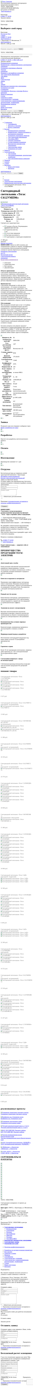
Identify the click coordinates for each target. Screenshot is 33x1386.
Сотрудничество (9, 152)
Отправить (4, 506)
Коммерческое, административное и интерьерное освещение (19, 133)
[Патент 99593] (1, 1191)
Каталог (6, 129)
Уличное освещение (14, 140)
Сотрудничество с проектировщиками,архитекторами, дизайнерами (13, 101)
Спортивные (10, 1230)
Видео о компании (14, 127)
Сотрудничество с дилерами (9, 99)
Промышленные (11, 1229)
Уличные (9, 1232)
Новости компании (7, 94)
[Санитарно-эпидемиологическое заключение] (1, 1171)
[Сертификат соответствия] (1, 1172)
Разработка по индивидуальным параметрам (18, 1250)
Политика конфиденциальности (14, 1247)
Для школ (9, 1237)
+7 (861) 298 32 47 (17, 60)
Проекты (7, 160)
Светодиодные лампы (15, 147)
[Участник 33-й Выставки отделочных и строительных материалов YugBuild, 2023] (1, 1165)
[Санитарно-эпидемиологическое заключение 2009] (1, 1178)
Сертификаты (5, 91)
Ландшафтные (10, 1234)
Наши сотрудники (6, 107)
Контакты (4, 109)
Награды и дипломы (16, 91)
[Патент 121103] (1, 1189)
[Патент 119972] (1, 1192)
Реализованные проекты (8, 104)
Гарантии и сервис (6, 97)
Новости (7, 150)
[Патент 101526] (1, 1183)
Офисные (9, 1235)
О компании (4, 89)
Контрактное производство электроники (17, 1240)
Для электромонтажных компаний (19, 158)
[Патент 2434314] (1, 1180)
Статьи (3, 96)
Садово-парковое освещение (17, 142)
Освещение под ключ (14, 148)
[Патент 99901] (1, 1185)
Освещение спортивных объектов (18, 135)
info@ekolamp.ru (6, 11)
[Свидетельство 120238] (1, 1198)
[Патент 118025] (1, 1187)
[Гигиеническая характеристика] (1, 1169)
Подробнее (6, 699)
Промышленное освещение (16, 130)
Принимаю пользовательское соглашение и (15, 1307)
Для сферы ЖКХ (13, 139)
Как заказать (8, 1252)
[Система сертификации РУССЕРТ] (1, 1176)
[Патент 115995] (1, 1182)
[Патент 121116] (1, 1194)
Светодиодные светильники (13, 181)
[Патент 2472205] (1, 1196)
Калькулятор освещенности (9, 259)
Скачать (3, 106)
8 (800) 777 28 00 (6, 16)
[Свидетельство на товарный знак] (1, 1163)
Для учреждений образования (17, 137)
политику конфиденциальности (11, 1308)
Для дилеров (12, 153)
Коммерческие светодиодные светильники (17, 183)
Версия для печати (6, 243)
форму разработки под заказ (9, 427)
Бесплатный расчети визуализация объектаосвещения (8, 256)
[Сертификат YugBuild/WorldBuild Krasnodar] (1, 1174)
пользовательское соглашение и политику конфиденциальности (14, 502)
